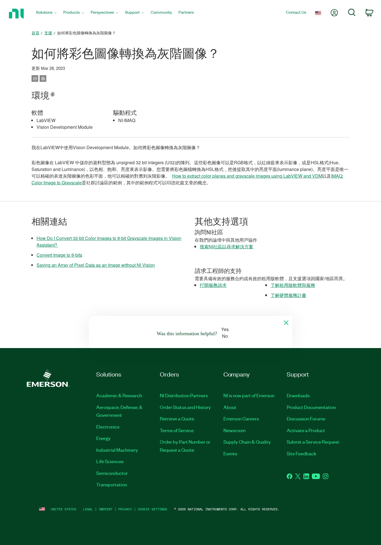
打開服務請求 (213, 285)
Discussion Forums (306, 418)
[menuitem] (46, 13)
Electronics (107, 426)
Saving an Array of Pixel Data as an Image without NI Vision (96, 265)
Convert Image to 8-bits (59, 255)
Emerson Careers (241, 418)
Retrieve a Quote (177, 418)
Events (230, 453)
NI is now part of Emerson (248, 395)
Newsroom (234, 430)
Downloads (298, 395)
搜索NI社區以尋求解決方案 (226, 246)
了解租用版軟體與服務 (293, 285)
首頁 (35, 32)
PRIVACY (125, 509)
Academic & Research (119, 395)
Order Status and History (185, 407)
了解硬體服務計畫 (288, 295)
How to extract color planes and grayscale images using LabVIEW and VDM (247, 176)
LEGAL (88, 509)
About (229, 407)
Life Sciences (110, 461)
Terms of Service (177, 430)
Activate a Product (306, 430)
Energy (103, 438)
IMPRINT (105, 509)
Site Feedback (301, 453)
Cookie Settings (152, 509)
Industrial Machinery (117, 450)
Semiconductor (112, 473)
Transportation (111, 484)
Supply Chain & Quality (247, 442)
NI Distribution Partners (184, 395)
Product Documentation (311, 407)
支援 (48, 32)
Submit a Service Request (313, 442)
